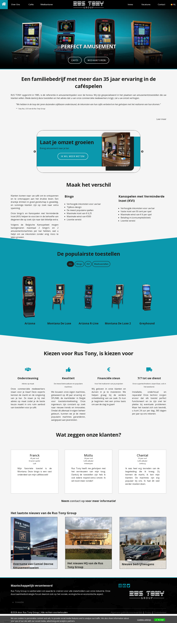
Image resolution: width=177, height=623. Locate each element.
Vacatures (145, 4)
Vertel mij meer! (134, 156)
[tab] (70, 264)
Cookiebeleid (160, 612)
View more (81, 621)
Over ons (15, 4)
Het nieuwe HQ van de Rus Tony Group (85, 565)
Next (142, 151)
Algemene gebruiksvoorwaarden (126, 612)
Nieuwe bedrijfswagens (138, 564)
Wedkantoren (46, 4)
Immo (130, 4)
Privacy (148, 612)
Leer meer (161, 119)
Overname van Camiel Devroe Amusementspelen (33, 565)
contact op (77, 501)
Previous (34, 151)
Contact (161, 4)
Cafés (31, 4)
